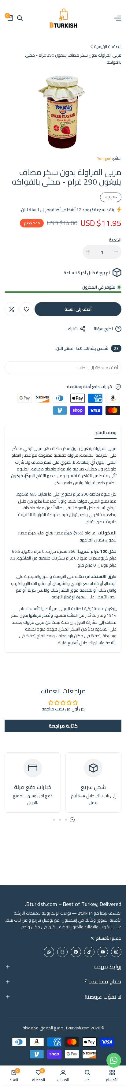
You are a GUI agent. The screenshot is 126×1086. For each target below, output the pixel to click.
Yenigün (104, 158)
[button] (27, 309)
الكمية (115, 240)
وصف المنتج (105, 432)
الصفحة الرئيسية (107, 46)
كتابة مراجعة (63, 725)
